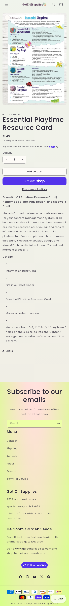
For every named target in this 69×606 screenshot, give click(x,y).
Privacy (11, 471)
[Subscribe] (58, 424)
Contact (12, 440)
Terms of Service (17, 478)
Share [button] (9, 351)
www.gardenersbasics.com (33, 548)
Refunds (12, 456)
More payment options (34, 189)
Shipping (7, 140)
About (10, 463)
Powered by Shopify (48, 603)
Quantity (7, 152)
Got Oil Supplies (28, 603)
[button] (6, 4)
